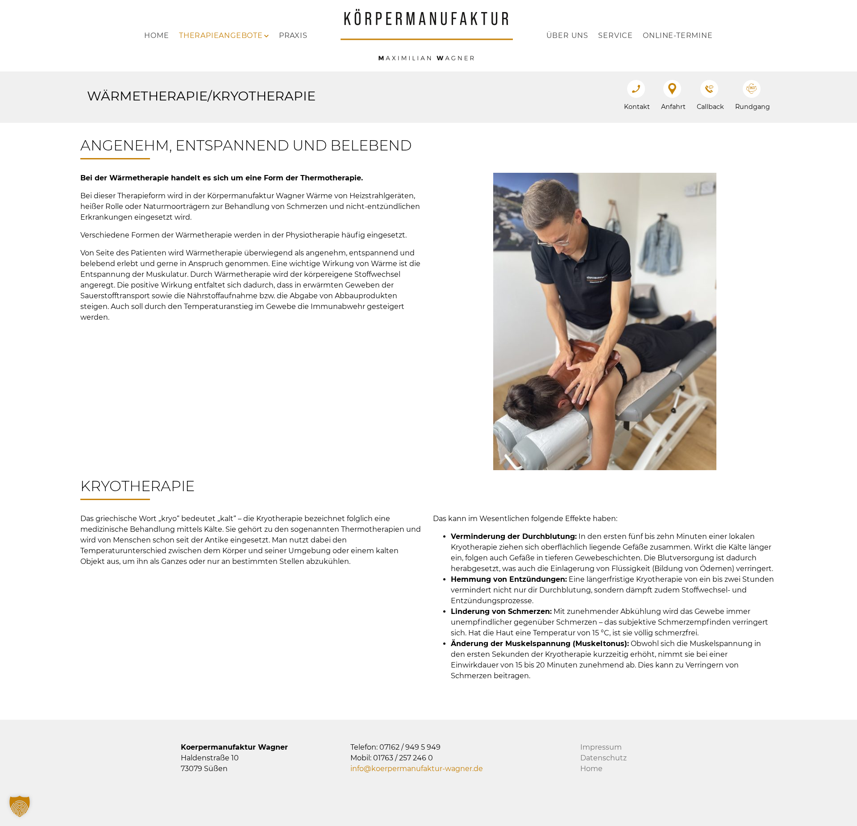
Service (615, 35)
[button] (19, 806)
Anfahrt (673, 107)
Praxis (293, 35)
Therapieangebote (221, 35)
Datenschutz (603, 758)
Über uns (567, 35)
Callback (710, 107)
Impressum (601, 747)
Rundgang (752, 107)
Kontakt (637, 107)
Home (156, 35)
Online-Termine (677, 35)
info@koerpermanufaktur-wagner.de (416, 768)
